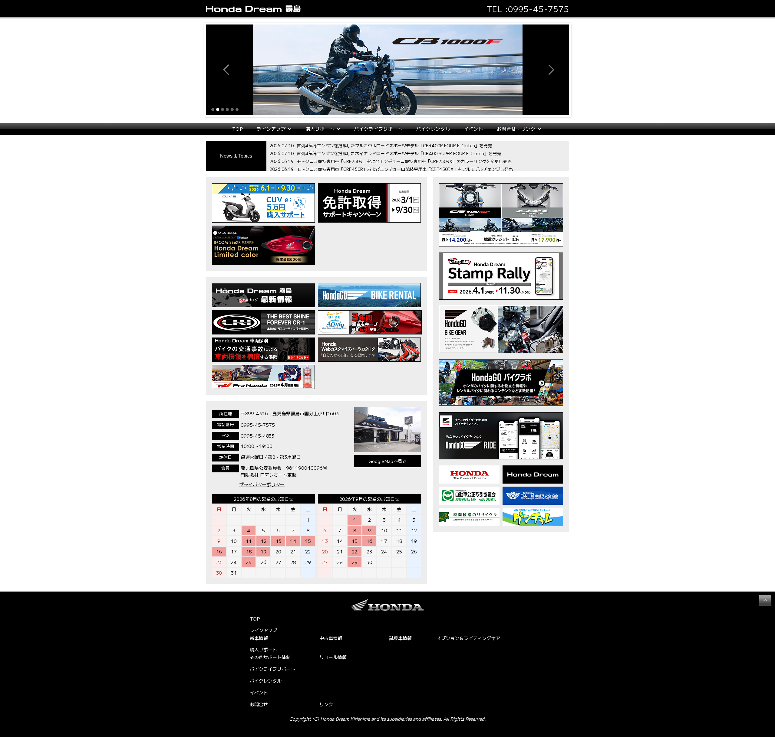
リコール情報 (333, 657)
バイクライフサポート (378, 129)
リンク (326, 704)
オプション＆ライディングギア (468, 638)
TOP (237, 129)
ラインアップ (263, 630)
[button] (218, 69)
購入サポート (263, 650)
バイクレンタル (433, 129)
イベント (473, 129)
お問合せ (259, 704)
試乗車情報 (400, 638)
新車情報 (259, 638)
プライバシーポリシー (262, 484)
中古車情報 (330, 638)
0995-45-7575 (538, 9)
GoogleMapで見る (387, 461)
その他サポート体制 (270, 657)
